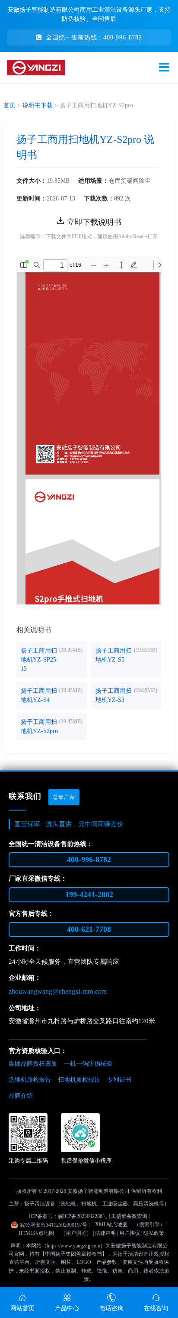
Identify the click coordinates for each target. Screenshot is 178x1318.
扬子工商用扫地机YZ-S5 (113, 655)
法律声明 (105, 1233)
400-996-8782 (89, 859)
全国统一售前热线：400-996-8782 (94, 37)
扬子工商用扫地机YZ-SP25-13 (39, 659)
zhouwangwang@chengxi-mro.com (58, 991)
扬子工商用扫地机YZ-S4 (39, 695)
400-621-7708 (89, 929)
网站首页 (22, 1308)
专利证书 (119, 1079)
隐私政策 (153, 1233)
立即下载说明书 (93, 222)
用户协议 (129, 1233)
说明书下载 (37, 105)
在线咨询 (156, 1308)
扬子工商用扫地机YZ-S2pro (39, 726)
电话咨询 (111, 1308)
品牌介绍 (21, 1095)
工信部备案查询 (129, 1216)
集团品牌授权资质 (33, 1063)
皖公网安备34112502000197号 (53, 1225)
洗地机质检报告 (30, 1079)
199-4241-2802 (89, 894)
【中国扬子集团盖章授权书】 (73, 1254)
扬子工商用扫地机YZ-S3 (113, 695)
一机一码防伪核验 (88, 1063)
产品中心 (67, 1308)
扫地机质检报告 (79, 1079)
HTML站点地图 (36, 1233)
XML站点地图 (111, 1224)
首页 (9, 105)
